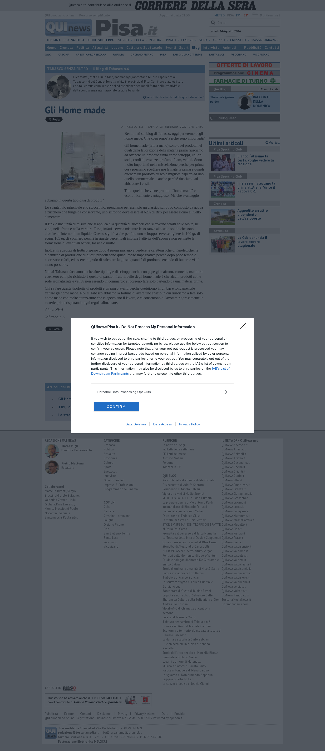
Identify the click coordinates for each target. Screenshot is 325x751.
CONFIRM (116, 406)
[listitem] (162, 391)
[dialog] (162, 375)
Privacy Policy (189, 424)
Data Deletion (135, 424)
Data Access (162, 424)
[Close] (244, 327)
